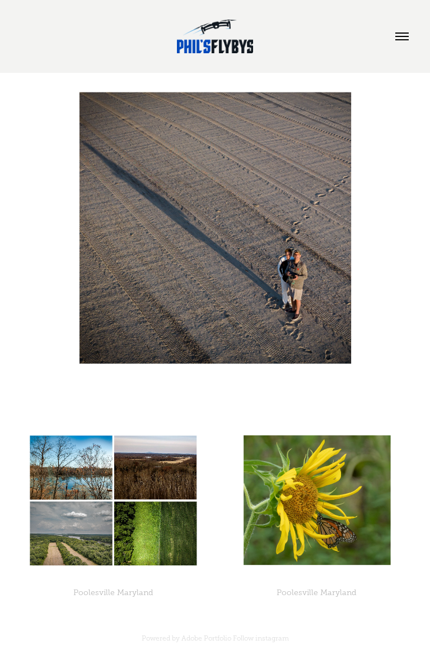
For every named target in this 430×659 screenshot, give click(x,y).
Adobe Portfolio (206, 638)
